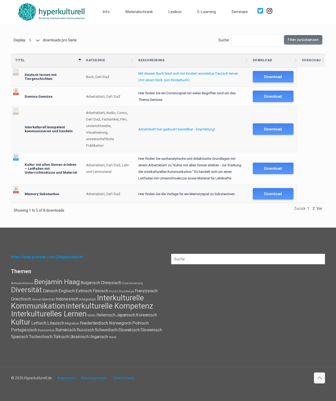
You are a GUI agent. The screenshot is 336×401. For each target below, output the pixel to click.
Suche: (224, 40)
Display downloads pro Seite (45, 40)
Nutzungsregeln (94, 378)
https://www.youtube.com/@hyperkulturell (47, 257)
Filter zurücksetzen (303, 39)
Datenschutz (123, 378)
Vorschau (311, 60)
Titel (20, 60)
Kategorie (95, 60)
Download (262, 60)
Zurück (300, 208)
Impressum (66, 378)
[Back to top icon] (319, 377)
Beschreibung (151, 60)
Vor (319, 208)
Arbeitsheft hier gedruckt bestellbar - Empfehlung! (176, 129)
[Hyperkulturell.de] (51, 11)
